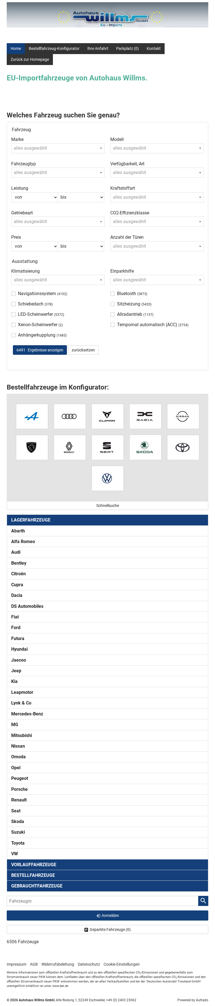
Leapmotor (22, 692)
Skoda (17, 821)
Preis (16, 237)
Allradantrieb (135, 314)
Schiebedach (35, 304)
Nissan (18, 746)
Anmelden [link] (110, 915)
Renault (19, 800)
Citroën (18, 573)
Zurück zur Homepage (30, 59)
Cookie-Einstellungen (122, 964)
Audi (15, 552)
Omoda (18, 756)
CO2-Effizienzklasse (129, 212)
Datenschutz (89, 964)
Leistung (19, 188)
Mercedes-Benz (27, 714)
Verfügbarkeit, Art (127, 163)
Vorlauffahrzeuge (33, 864)
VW (14, 853)
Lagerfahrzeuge (30, 520)
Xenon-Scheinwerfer (40, 324)
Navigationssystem (42, 293)
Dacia (16, 595)
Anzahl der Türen (127, 237)
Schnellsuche (107, 505)
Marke (17, 139)
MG (14, 724)
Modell (117, 139)
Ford (15, 627)
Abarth (18, 531)
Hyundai (19, 649)
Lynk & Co (21, 703)
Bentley (18, 563)
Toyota (18, 843)
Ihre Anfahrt (97, 48)
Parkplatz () (127, 48)
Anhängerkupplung (42, 335)
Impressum (16, 964)
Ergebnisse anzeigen (40, 350)
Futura (17, 638)
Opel (15, 767)
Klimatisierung (25, 271)
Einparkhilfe (122, 271)
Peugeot (19, 778)
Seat (15, 810)
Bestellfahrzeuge (33, 875)
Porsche (19, 789)
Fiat (15, 617)
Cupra (17, 584)
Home (16, 48)
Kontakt (154, 48)
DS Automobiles (27, 606)
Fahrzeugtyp (23, 163)
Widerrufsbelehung (57, 964)
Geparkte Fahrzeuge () (110, 929)
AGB (34, 964)
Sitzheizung (134, 304)
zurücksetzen (83, 350)
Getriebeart (22, 212)
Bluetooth (132, 293)
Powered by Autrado (192, 1000)
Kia (14, 681)
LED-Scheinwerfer (41, 314)
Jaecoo (18, 660)
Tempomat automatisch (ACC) (152, 324)
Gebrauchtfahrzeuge (36, 886)
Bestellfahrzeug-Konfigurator (54, 48)
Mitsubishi (21, 735)
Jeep (16, 670)
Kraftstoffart (122, 188)
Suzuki (18, 832)
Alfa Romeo (23, 541)
